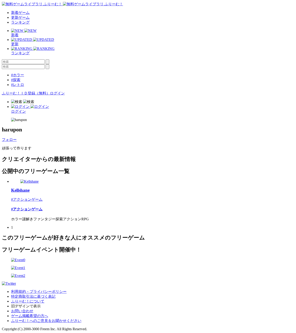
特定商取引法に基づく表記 (33, 296)
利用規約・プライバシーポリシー (39, 292)
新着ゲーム (20, 13)
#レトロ (17, 85)
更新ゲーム (20, 17)
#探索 (15, 80)
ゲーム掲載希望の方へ (29, 316)
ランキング (20, 22)
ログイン (57, 93)
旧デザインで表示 (26, 306)
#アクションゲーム (27, 199)
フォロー (9, 140)
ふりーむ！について (27, 301)
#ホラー (17, 75)
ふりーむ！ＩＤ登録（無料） (26, 93)
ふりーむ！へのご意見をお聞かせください (46, 321)
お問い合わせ (22, 311)
